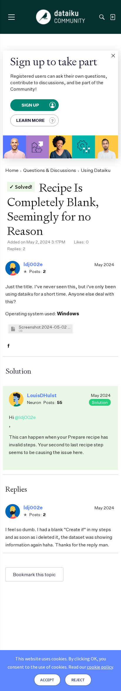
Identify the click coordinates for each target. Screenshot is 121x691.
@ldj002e (25, 417)
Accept (47, 679)
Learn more (30, 120)
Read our (90, 667)
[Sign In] (112, 17)
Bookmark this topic (34, 574)
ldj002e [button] (33, 264)
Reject (78, 679)
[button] (113, 56)
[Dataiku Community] (60, 17)
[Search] (102, 17)
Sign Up (31, 105)
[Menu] (11, 17)
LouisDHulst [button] (42, 395)
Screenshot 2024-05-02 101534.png (45, 327)
